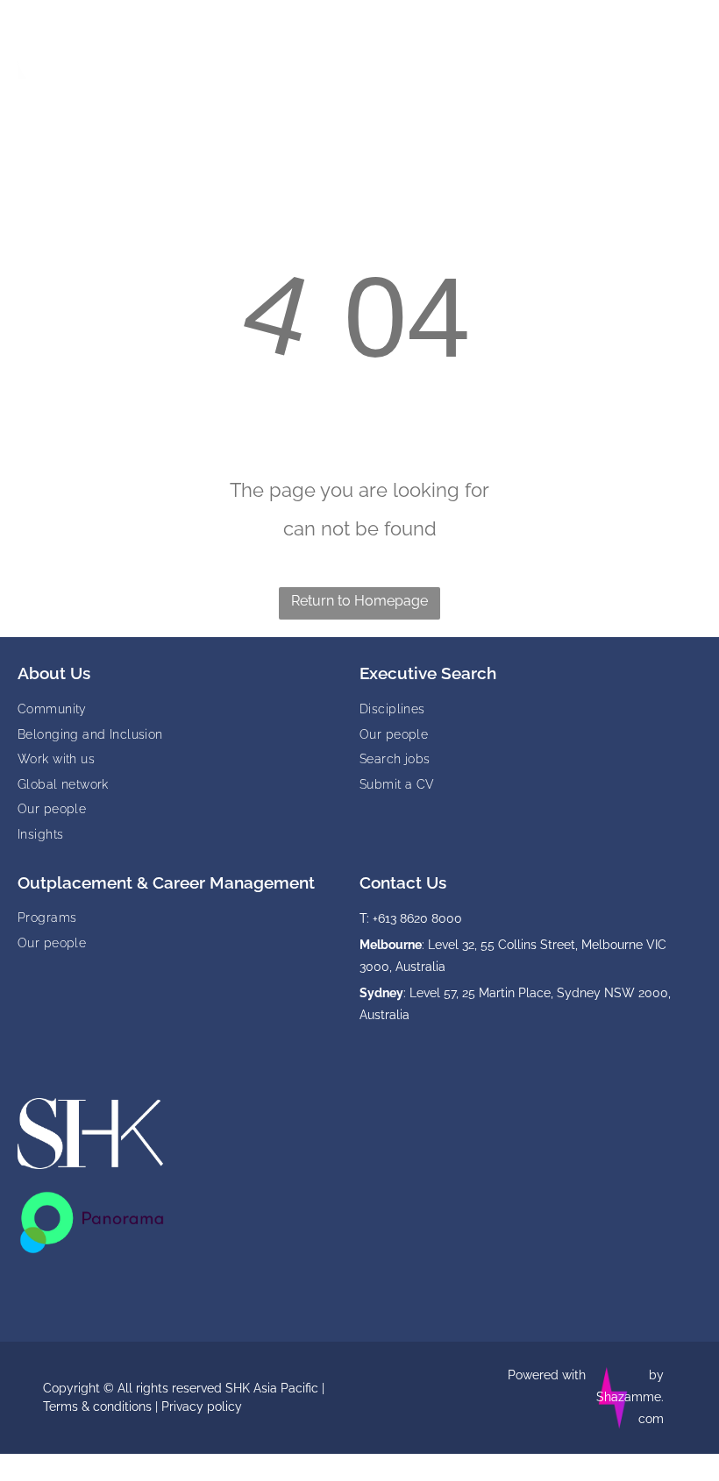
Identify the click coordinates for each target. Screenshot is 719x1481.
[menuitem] (189, 708)
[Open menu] (677, 53)
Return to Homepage (359, 600)
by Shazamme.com (630, 1397)
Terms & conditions (97, 1407)
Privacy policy (201, 1407)
